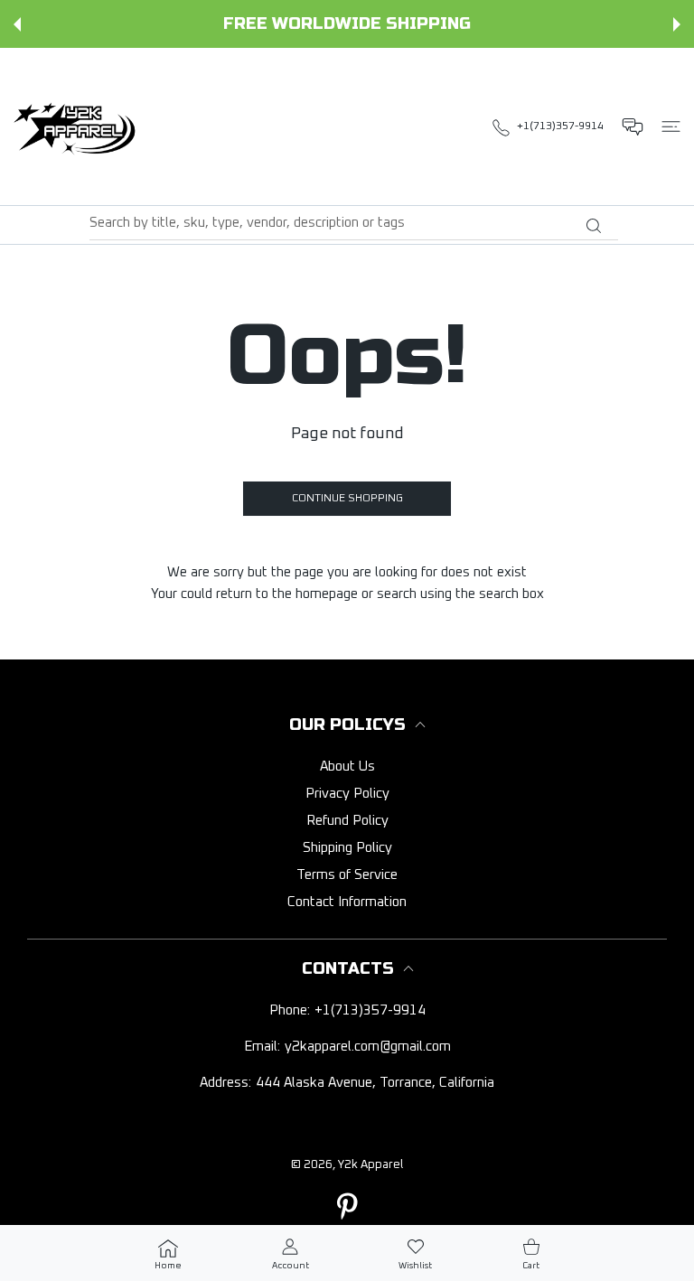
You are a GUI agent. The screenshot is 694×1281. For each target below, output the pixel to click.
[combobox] (353, 223)
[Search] (593, 226)
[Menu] (670, 126)
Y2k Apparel (370, 1165)
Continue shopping (347, 498)
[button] (17, 24)
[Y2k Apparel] (79, 126)
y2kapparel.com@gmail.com (368, 1046)
